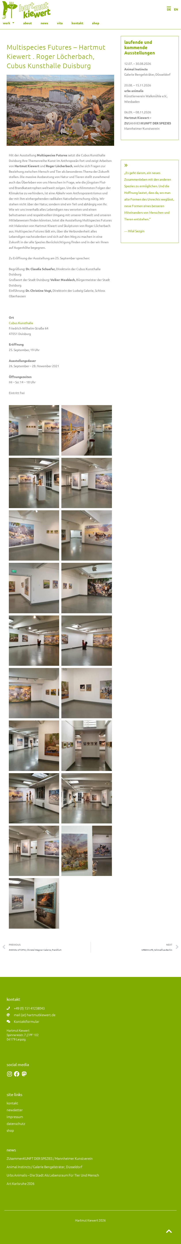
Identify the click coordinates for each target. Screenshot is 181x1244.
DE (169, 9)
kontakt (77, 23)
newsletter (15, 1109)
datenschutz (16, 1123)
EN (176, 9)
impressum (15, 1116)
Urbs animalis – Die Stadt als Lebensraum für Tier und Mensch (53, 1175)
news (44, 23)
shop (95, 23)
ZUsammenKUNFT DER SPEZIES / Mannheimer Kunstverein (50, 1158)
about (27, 23)
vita (60, 23)
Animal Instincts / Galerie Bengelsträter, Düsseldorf (44, 1166)
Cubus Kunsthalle (21, 323)
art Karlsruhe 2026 (20, 1183)
